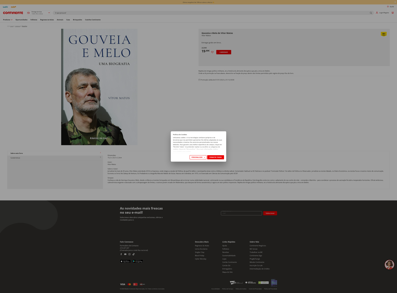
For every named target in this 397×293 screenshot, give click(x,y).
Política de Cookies (184, 152)
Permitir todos (215, 157)
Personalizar (196, 157)
